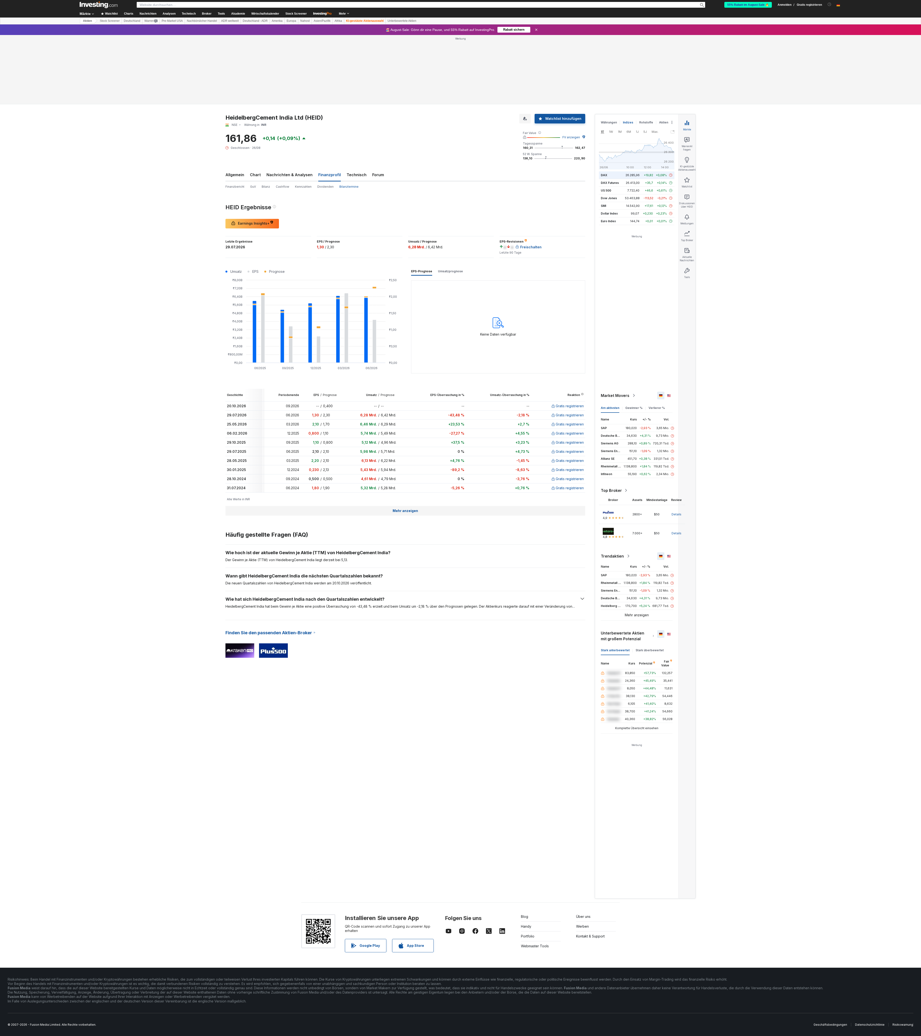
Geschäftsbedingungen (830, 1024)
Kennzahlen (303, 186)
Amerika (277, 21)
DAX (604, 175)
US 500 (606, 190)
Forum (378, 174)
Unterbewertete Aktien (402, 21)
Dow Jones (609, 198)
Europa (291, 21)
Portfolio (527, 936)
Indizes (628, 122)
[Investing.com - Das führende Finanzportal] (99, 4)
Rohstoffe (646, 122)
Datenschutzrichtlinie (870, 1024)
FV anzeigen (571, 137)
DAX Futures (610, 183)
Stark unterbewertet (615, 650)
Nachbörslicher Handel (202, 21)
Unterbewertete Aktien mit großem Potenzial (622, 636)
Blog (524, 916)
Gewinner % (634, 408)
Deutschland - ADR (255, 21)
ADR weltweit (230, 21)
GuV (253, 186)
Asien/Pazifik (322, 21)
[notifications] (829, 4)
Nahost (305, 21)
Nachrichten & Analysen (289, 174)
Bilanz (266, 186)
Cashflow (282, 186)
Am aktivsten (610, 408)
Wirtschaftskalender (265, 13)
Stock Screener (296, 13)
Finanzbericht (234, 186)
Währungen (609, 122)
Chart (255, 174)
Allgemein (234, 174)
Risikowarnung (902, 1024)
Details (676, 514)
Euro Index (608, 221)
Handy (526, 926)
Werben (582, 926)
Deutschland (132, 21)
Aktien (87, 21)
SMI (603, 206)
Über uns (583, 916)
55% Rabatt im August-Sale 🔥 (748, 4)
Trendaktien (612, 556)
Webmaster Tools (535, 946)
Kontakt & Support (590, 936)
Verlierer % (657, 408)
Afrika (338, 21)
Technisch (356, 174)
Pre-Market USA (172, 21)
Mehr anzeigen (405, 511)
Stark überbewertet (650, 650)
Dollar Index (609, 213)
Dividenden (325, 186)
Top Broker (611, 490)
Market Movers (615, 395)
